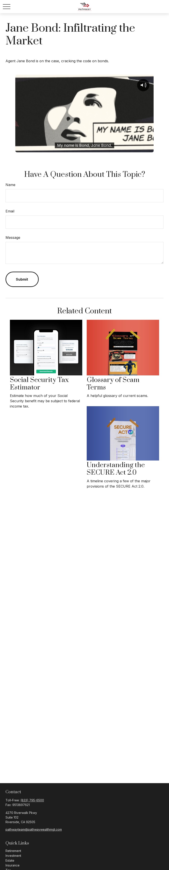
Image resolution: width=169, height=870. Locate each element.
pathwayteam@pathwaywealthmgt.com (34, 829)
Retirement (13, 851)
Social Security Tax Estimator (39, 384)
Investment (13, 855)
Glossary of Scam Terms (113, 384)
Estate (10, 860)
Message (13, 237)
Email (10, 211)
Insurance (13, 865)
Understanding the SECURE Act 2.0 (116, 469)
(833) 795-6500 (32, 800)
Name (10, 185)
